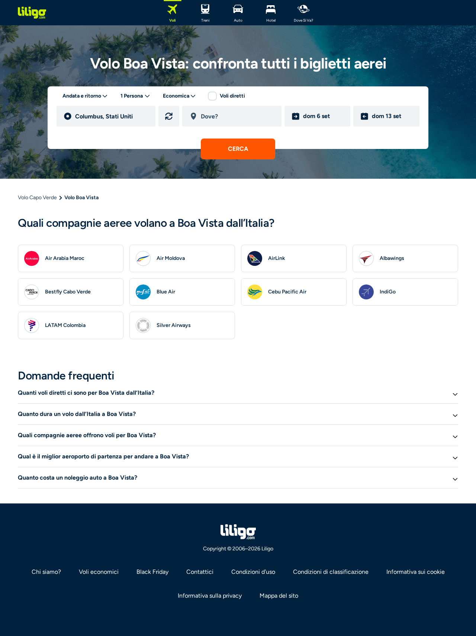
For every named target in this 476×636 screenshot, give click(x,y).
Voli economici (99, 571)
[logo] (32, 12)
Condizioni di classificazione (331, 571)
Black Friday (152, 571)
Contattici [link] (199, 571)
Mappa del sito (279, 595)
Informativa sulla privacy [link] (210, 595)
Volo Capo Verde (37, 197)
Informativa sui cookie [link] (415, 571)
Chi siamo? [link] (46, 571)
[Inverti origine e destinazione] (168, 116)
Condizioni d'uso (253, 571)
